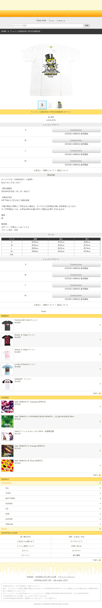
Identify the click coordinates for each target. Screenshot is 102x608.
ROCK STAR (41, 20)
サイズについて (77, 541)
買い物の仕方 (25, 537)
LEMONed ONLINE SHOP (14, 5)
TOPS (8, 493)
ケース (51, 20)
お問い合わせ (76, 546)
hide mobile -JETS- (60, 580)
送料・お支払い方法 (76, 537)
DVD (7, 514)
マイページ (25, 555)
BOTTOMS (10, 498)
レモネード (61, 20)
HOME (4, 31)
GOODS (9, 503)
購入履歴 (76, 555)
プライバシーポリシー (66, 577)
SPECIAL (9, 524)
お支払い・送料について (44, 170)
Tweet (43, 311)
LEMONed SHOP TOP (43, 580)
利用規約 (30, 577)
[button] (82, 67)
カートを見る (97, 6)
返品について (62, 170)
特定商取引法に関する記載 (45, 577)
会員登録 (17, 13)
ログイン (51, 13)
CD (7, 509)
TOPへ (96, 393)
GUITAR (9, 519)
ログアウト (76, 551)
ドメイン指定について (25, 546)
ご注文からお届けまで (25, 541)
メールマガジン (85, 13)
